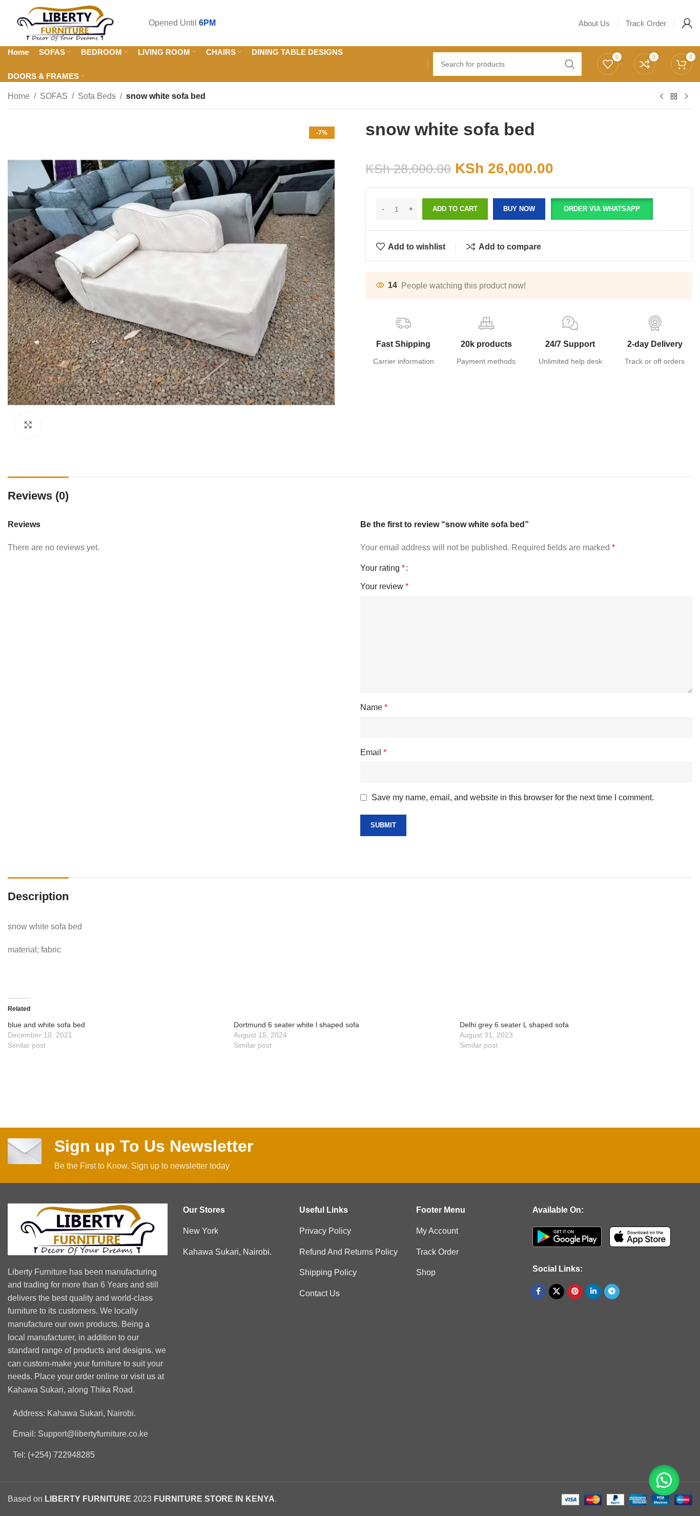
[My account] (687, 23)
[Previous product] (661, 97)
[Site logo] (65, 22)
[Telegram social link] (612, 1291)
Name (373, 707)
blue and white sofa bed (46, 1025)
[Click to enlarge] (28, 425)
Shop (426, 1272)
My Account (437, 1231)
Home (19, 96)
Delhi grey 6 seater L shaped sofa (514, 1025)
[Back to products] (674, 97)
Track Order (437, 1252)
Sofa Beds (97, 96)
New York (200, 1231)
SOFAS (54, 96)
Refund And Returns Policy (348, 1252)
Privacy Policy (325, 1231)
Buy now (519, 209)
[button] (601, 209)
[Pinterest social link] (575, 1291)
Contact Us (319, 1293)
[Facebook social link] (538, 1291)
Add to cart (455, 209)
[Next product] (686, 97)
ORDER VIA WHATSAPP (602, 209)
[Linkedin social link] (593, 1291)
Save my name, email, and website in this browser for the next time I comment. (513, 797)
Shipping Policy (328, 1272)
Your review (384, 586)
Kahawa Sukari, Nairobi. (227, 1252)
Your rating (382, 568)
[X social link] (556, 1291)
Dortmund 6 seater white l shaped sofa (296, 1025)
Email (373, 752)
